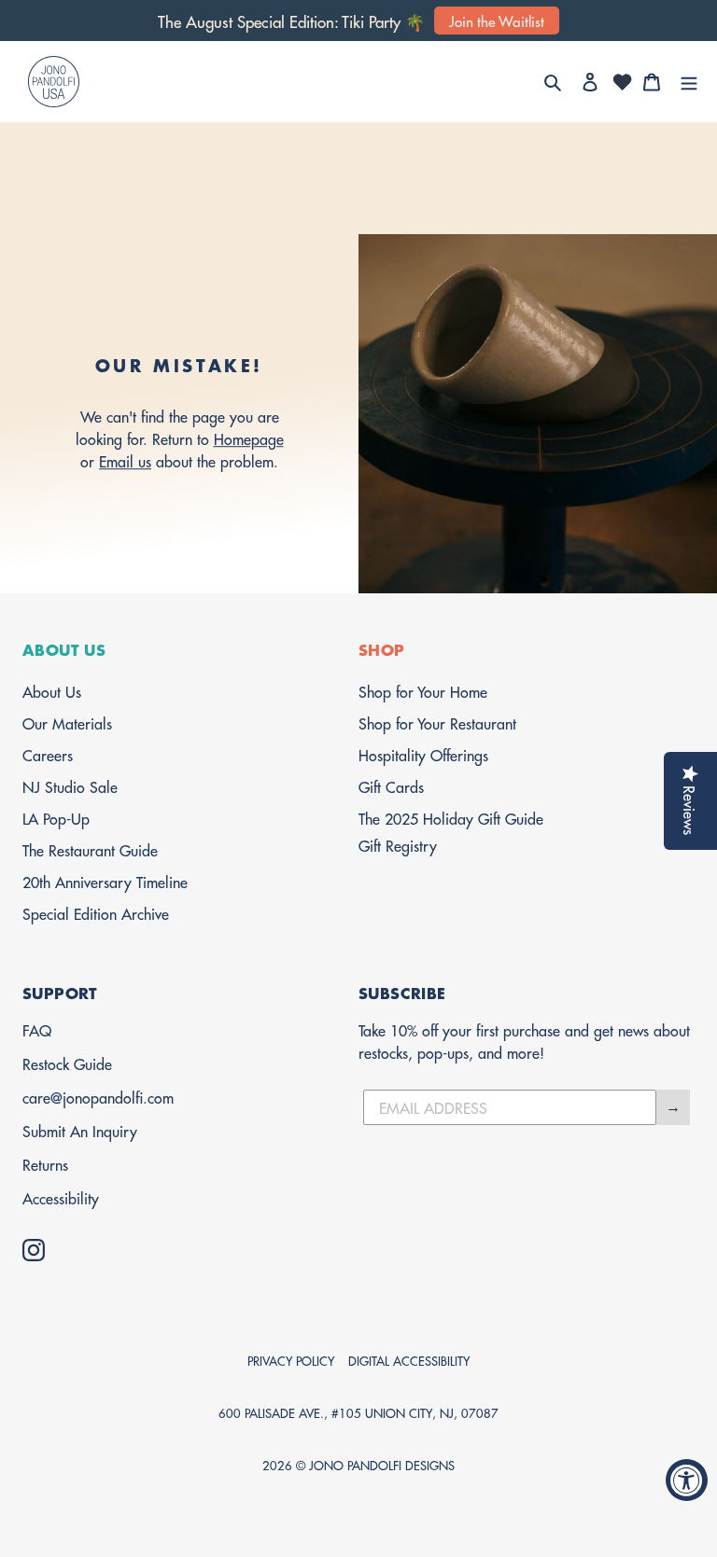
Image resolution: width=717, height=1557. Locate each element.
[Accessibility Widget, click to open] (687, 1480)
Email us (125, 460)
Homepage (249, 438)
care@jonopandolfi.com (98, 1096)
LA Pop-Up (56, 817)
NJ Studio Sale (70, 786)
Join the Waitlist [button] (496, 20)
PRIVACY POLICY (290, 1360)
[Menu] (689, 82)
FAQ (36, 1029)
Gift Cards (391, 786)
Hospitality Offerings (423, 754)
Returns (45, 1163)
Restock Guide (67, 1063)
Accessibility (60, 1197)
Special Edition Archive (95, 912)
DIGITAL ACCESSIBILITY (409, 1360)
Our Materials (67, 722)
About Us (51, 690)
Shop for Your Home (422, 690)
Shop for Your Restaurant (437, 722)
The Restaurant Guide (90, 849)
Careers (47, 754)
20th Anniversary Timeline (105, 881)
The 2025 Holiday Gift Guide (450, 817)
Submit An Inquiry (79, 1130)
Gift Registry (397, 844)
